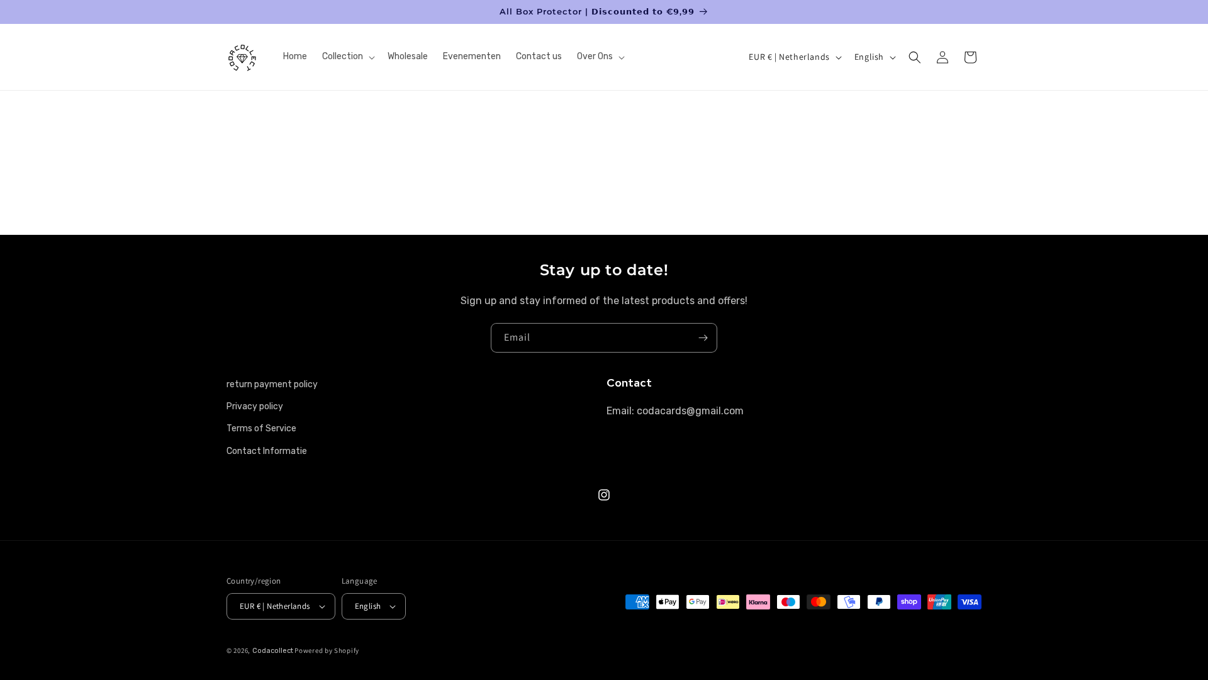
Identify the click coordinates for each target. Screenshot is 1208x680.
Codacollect (272, 651)
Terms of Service (261, 428)
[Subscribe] (703, 338)
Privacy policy (254, 406)
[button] (347, 56)
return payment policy (272, 384)
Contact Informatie (266, 451)
